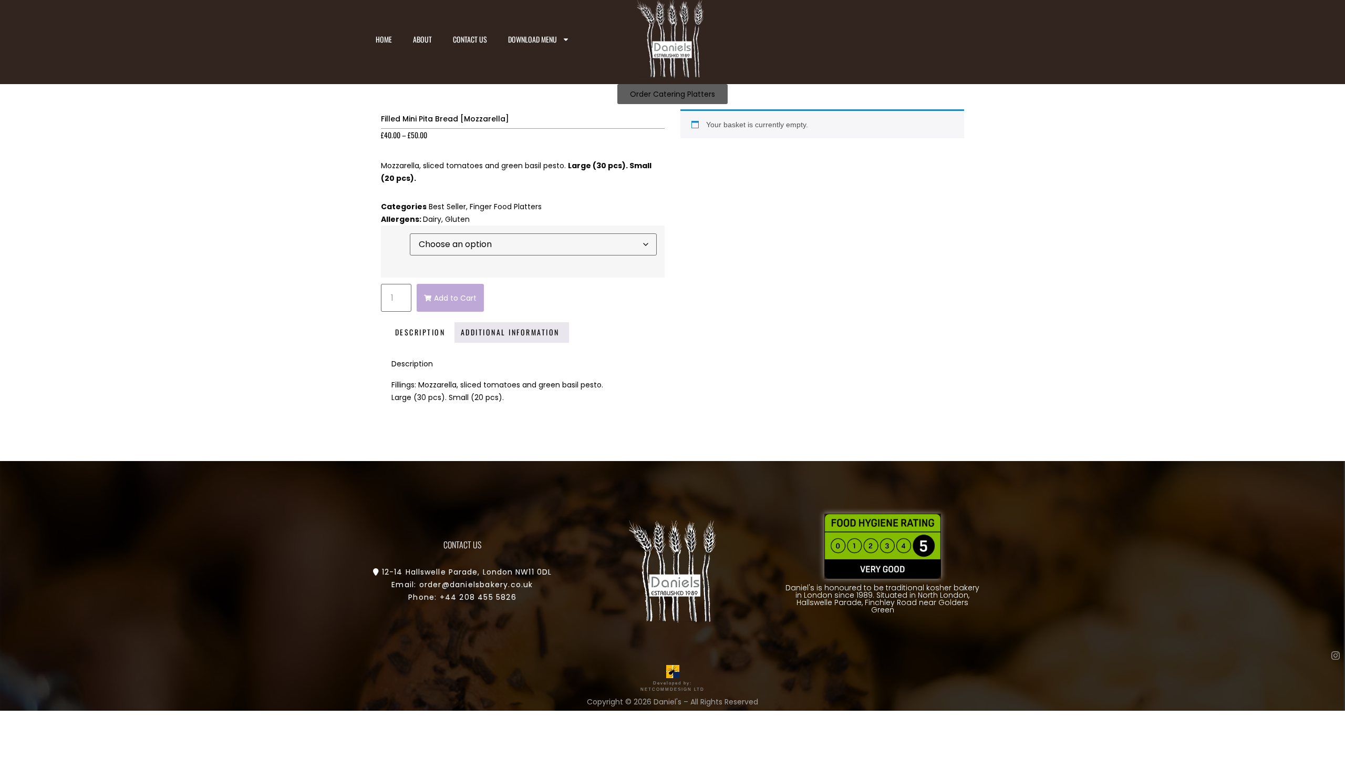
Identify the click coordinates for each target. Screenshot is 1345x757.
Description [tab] (420, 331)
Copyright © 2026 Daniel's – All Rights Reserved (672, 702)
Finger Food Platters (506, 206)
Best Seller (447, 206)
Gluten (457, 219)
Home (384, 39)
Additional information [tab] (510, 331)
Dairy (432, 219)
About (422, 39)
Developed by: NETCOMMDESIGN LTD (672, 686)
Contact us (470, 39)
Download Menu (532, 39)
